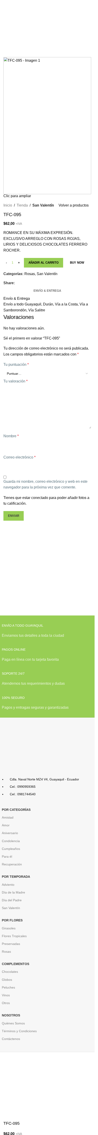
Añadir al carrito (43, 262)
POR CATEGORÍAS (16, 809)
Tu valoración (15, 381)
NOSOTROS (11, 1015)
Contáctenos (11, 1039)
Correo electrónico (19, 457)
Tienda (22, 205)
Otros (6, 1003)
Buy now (77, 262)
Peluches (8, 987)
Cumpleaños (11, 849)
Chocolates (10, 971)
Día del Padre (12, 900)
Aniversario (10, 833)
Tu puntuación (16, 364)
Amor (6, 825)
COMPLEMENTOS (15, 964)
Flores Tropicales (14, 936)
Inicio (7, 205)
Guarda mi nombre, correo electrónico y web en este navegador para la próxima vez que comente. (45, 484)
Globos (7, 979)
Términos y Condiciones (19, 1031)
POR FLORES (12, 920)
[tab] (47, 291)
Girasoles (8, 928)
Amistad (7, 817)
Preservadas (11, 944)
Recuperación (12, 864)
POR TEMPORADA (16, 876)
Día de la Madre (13, 892)
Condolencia (11, 841)
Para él (7, 856)
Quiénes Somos (13, 1023)
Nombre (11, 436)
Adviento (8, 884)
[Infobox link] (47, 633)
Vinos (6, 995)
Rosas (29, 274)
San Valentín (43, 205)
